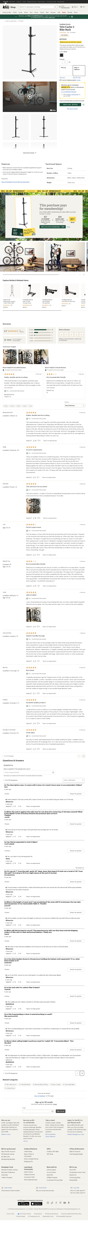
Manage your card (78, 1134)
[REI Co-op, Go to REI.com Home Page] (6, 7)
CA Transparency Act (34, 1216)
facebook (56, 1202)
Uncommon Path (29, 1177)
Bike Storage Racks (11, 21)
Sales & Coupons (74, 1151)
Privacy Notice (38, 1213)
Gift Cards (50, 1154)
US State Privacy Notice (51, 1213)
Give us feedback (39, 1096)
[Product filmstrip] (44, 356)
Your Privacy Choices (25, 1213)
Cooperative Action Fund (77, 1172)
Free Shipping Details (76, 1154)
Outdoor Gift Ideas (53, 1151)
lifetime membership (73, 94)
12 (41, 332)
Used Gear (4, 1175)
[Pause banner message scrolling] (72, 16)
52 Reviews (22, 331)
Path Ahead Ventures (30, 1179)
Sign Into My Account (8, 1151)
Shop (12, 7)
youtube (64, 1202)
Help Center (8, 1187)
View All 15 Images (29, 152)
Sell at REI (50, 1175)
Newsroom (72, 1175)
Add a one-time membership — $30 (52, 227)
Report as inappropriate (50, 440)
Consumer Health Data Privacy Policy (71, 1213)
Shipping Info (28, 1161)
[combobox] (38, 7)
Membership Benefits (8, 1159)
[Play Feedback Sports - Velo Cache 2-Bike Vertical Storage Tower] (30, 97)
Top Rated (64, 35)
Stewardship (73, 1180)
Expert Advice (28, 1172)
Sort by (67, 402)
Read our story (6, 1134)
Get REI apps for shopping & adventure (30, 1200)
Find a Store (42, 1187)
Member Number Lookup (9, 1170)
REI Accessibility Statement (64, 1216)
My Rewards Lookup (7, 1154)
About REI (72, 1170)
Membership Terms (48, 1216)
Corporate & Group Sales (55, 1180)
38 (41, 329)
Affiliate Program (52, 1177)
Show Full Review (8, 387)
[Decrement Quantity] (61, 62)
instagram (47, 1202)
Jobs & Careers (51, 1170)
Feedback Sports (65, 24)
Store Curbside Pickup (31, 1159)
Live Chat (76, 1187)
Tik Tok (52, 1202)
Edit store (62, 77)
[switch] (6, 406)
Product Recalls (20, 1216)
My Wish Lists (5, 1156)
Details (78, 80)
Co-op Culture (51, 1172)
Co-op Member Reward (68, 92)
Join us (25, 1141)
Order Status (28, 1151)
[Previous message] (16, 16)
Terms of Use (10, 1213)
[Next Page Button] (83, 756)
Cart (83, 7)
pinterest (60, 1202)
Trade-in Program (6, 1177)
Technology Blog (74, 1177)
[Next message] (70, 16)
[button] (30, 52)
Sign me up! (60, 1111)
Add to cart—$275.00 (70, 104)
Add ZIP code (77, 77)
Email (24, 1108)
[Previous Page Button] (79, 756)
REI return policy (72, 108)
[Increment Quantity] (69, 62)
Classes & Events (29, 1174)
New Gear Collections (8, 1172)
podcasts (68, 1202)
